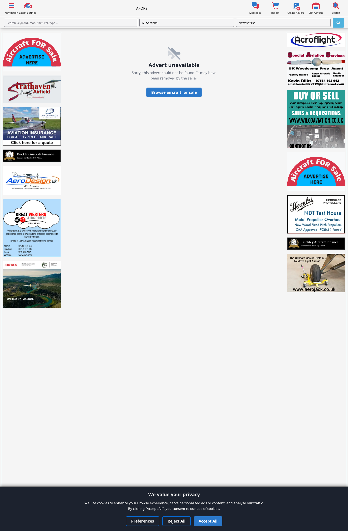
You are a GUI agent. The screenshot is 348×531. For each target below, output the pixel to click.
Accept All (208, 521)
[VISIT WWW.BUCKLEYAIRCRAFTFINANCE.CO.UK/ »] (32, 156)
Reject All (176, 521)
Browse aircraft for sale (174, 92)
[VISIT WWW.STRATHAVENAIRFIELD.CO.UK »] (32, 89)
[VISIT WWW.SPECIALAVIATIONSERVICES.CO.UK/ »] (316, 68)
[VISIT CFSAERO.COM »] (32, 284)
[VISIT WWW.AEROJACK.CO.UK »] (316, 273)
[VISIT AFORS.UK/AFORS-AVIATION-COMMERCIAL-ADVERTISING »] (32, 52)
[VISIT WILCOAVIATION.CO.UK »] (316, 119)
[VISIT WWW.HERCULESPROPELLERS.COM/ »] (316, 214)
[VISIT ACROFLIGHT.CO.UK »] (316, 40)
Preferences (142, 521)
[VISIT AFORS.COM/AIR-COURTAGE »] (32, 126)
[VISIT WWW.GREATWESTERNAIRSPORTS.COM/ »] (32, 228)
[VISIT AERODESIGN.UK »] (32, 180)
